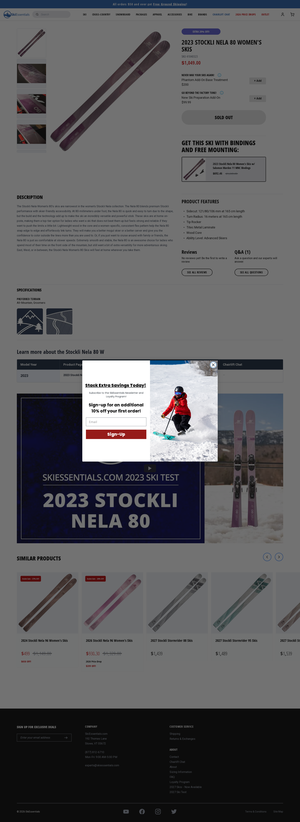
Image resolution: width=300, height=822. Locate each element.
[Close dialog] (213, 365)
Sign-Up (116, 434)
